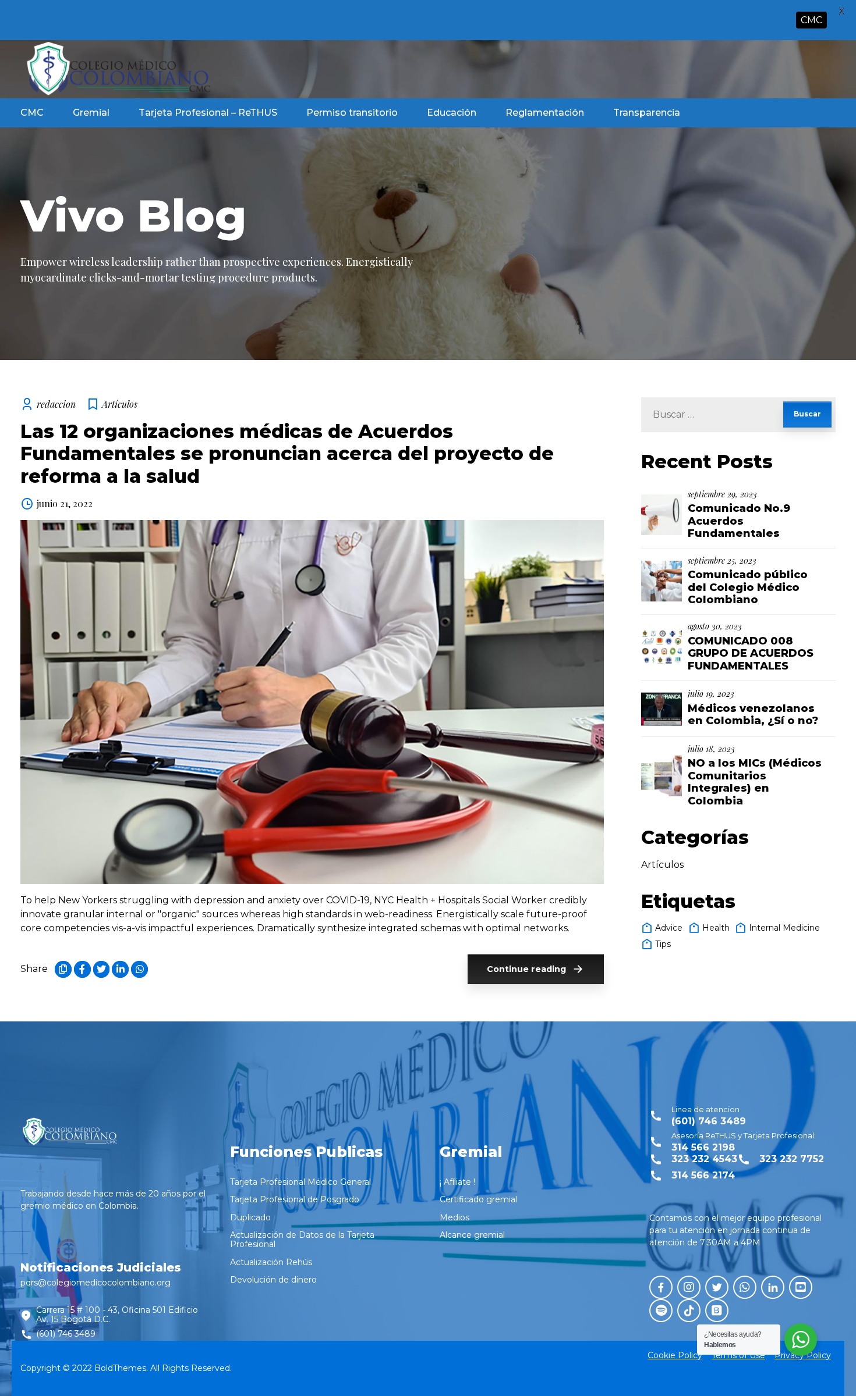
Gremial (91, 112)
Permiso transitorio (352, 112)
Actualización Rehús (271, 1262)
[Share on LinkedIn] (120, 969)
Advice (668, 928)
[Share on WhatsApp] (139, 969)
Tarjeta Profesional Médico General (300, 1182)
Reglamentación (544, 112)
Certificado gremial (478, 1199)
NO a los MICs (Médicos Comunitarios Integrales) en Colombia (755, 782)
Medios (454, 1217)
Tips (663, 944)
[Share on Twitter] (101, 969)
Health (716, 928)
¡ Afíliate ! (457, 1182)
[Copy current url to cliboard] (63, 969)
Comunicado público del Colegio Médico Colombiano (748, 587)
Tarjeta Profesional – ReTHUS (208, 112)
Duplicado (250, 1217)
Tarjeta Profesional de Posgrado (294, 1199)
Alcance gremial (472, 1235)
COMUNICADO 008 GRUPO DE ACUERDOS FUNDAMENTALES (750, 653)
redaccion (56, 404)
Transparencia (646, 112)
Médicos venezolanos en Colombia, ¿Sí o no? (753, 715)
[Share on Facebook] (82, 969)
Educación (451, 112)
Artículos (119, 404)
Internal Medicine (784, 928)
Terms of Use (738, 1355)
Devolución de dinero (273, 1279)
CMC (32, 112)
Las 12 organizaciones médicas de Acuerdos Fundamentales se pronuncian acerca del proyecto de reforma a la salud (287, 453)
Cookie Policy (675, 1355)
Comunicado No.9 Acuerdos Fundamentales (739, 521)
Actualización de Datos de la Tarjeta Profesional (302, 1239)
